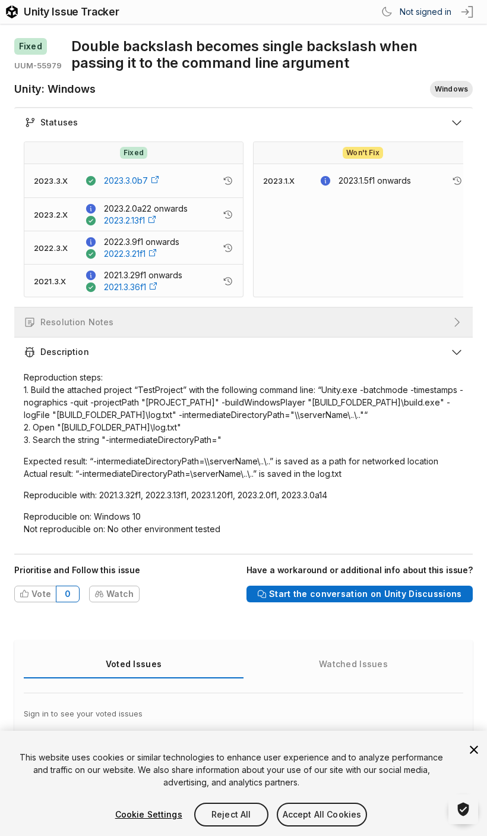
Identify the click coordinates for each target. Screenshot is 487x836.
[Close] (474, 750)
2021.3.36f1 (125, 287)
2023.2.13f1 (124, 220)
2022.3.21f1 (125, 254)
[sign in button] (468, 12)
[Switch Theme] (386, 12)
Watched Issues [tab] (353, 664)
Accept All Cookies (322, 814)
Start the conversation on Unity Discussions (365, 594)
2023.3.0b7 (126, 180)
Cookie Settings (148, 814)
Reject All (231, 814)
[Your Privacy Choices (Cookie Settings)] (463, 809)
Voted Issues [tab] (134, 664)
